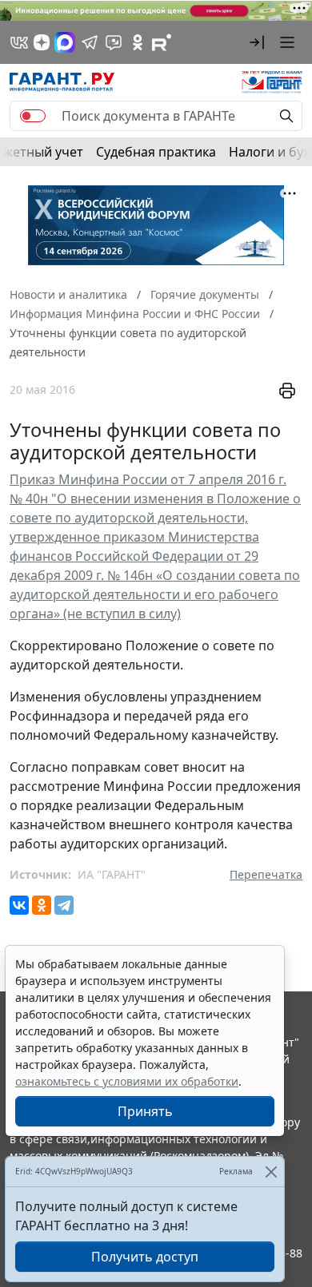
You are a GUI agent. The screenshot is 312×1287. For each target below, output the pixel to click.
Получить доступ (144, 1256)
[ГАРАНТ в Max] (64, 42)
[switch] (33, 115)
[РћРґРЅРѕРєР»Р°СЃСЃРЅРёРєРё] (41, 905)
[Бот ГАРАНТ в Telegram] (113, 42)
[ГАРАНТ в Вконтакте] (19, 42)
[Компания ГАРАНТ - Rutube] (161, 42)
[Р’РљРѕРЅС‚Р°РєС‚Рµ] (19, 905)
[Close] (270, 1171)
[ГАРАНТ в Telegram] (89, 42)
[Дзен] (42, 42)
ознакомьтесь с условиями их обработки (126, 1081)
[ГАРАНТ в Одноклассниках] (137, 42)
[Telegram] (64, 905)
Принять (145, 1111)
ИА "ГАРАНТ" (112, 874)
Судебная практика (156, 152)
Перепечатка (266, 874)
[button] (257, 42)
